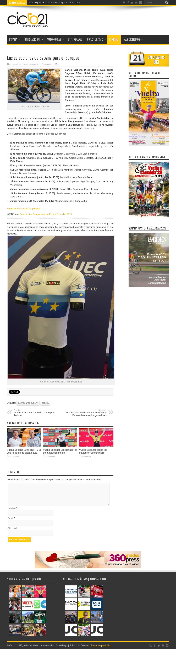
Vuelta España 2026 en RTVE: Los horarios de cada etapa (24, 451)
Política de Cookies (79, 645)
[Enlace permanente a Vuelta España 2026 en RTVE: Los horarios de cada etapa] (24, 445)
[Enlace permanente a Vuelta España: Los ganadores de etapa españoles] (60, 445)
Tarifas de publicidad (101, 645)
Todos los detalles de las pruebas (23, 208)
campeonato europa (28, 403)
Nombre (11, 508)
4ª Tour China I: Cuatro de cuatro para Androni (34, 413)
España (45, 403)
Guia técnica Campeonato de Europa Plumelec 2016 (46, 214)
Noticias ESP (34, 64)
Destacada (16, 64)
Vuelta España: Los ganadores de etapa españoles (60, 451)
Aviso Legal (62, 645)
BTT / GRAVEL (75, 39)
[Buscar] (166, 2)
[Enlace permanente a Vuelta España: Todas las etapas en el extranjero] (96, 445)
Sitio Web (12, 528)
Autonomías (54, 39)
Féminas (113, 39)
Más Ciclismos (131, 39)
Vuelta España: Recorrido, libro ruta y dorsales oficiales (54, 2)
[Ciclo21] (27, 26)
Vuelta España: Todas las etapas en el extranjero (93, 451)
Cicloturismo (95, 39)
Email (10, 518)
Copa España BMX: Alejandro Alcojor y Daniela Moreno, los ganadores (86, 413)
